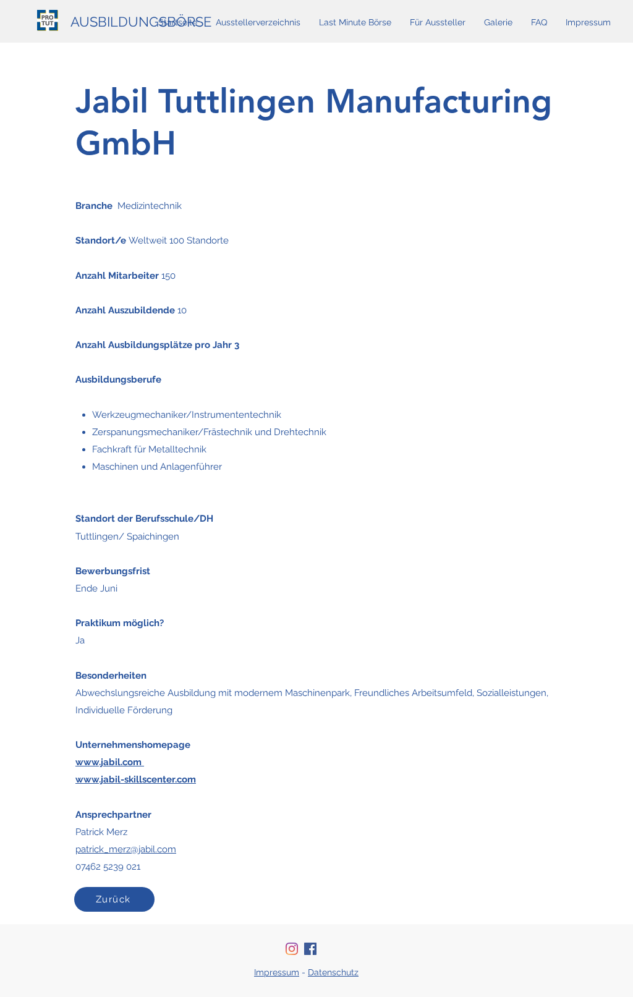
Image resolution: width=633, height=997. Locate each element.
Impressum (276, 972)
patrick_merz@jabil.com (125, 849)
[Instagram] (292, 949)
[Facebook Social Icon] (310, 949)
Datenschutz (333, 972)
